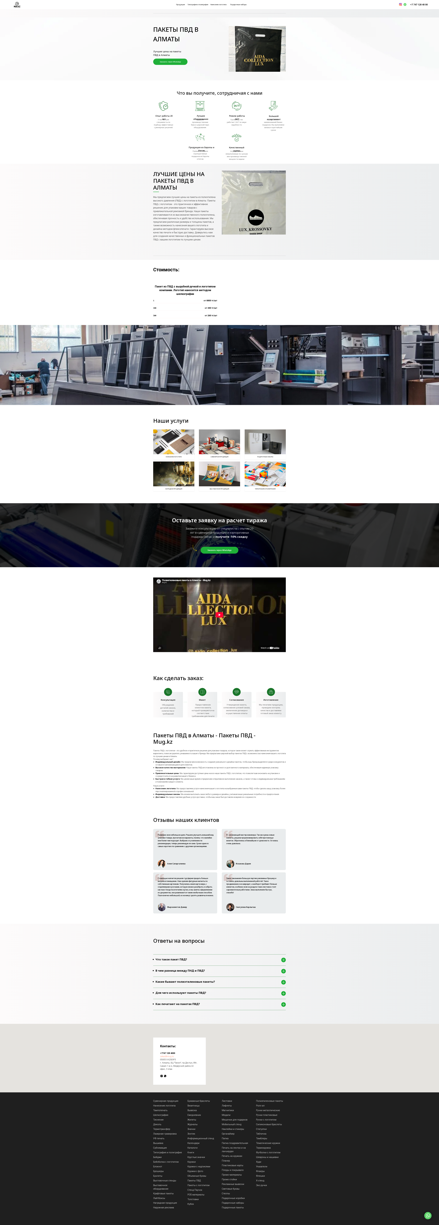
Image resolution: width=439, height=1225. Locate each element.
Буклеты (157, 1176)
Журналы (192, 1124)
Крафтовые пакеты (163, 1193)
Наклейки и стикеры (233, 1129)
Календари (193, 1143)
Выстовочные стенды (164, 1180)
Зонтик (191, 1133)
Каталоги (192, 1147)
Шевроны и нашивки (267, 1157)
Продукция (180, 4)
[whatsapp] (165, 1076)
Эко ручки (261, 1185)
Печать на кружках (232, 1156)
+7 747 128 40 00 (419, 4)
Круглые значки (196, 1157)
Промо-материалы (232, 1174)
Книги (190, 1152)
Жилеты (191, 1119)
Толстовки (193, 1199)
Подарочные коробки (233, 1198)
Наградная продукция (165, 1202)
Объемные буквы (196, 1176)
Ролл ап (260, 1105)
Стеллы (226, 1193)
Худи (258, 1161)
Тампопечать (160, 1110)
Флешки (260, 1176)
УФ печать (158, 1138)
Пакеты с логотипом (198, 1185)
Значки (191, 1129)
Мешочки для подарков (234, 1119)
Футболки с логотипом (268, 1152)
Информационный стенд (200, 1138)
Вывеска (192, 1110)
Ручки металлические (268, 1110)
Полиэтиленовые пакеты (269, 1101)
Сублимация (160, 1147)
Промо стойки (229, 1179)
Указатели (261, 1166)
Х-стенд (260, 1180)
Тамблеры (261, 1138)
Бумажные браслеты (198, 1101)
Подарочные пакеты (233, 1207)
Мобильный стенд (231, 1124)
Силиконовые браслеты (269, 1124)
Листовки (227, 1101)
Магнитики (228, 1110)
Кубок (190, 1204)
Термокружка (263, 1147)
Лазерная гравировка (165, 1133)
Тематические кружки (268, 1143)
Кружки (191, 1161)
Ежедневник (194, 1115)
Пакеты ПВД (194, 1180)
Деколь (157, 1124)
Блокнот (157, 1166)
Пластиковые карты (232, 1165)
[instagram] (161, 1076)
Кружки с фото (195, 1171)
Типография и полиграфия (197, 4)
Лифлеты (227, 1105)
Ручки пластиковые (266, 1115)
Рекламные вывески (233, 1184)
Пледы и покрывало (233, 1170)
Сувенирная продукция (165, 1101)
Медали (226, 1115)
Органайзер (228, 1133)
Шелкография (160, 1115)
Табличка (261, 1133)
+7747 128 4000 (167, 1053)
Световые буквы (231, 1188)
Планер (226, 1160)
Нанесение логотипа (218, 4)
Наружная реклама (163, 1207)
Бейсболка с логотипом (166, 1161)
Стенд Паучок (194, 1190)
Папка (225, 1138)
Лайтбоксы (159, 1198)
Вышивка (158, 1143)
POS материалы (195, 1194)
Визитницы (193, 1105)
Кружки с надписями (198, 1166)
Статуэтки (261, 1129)
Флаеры (260, 1171)
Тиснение (158, 1119)
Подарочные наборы (238, 4)
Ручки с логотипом (266, 1119)
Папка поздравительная (235, 1143)
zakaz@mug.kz (167, 1056)
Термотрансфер (161, 1129)
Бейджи (157, 1157)
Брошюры (158, 1171)
